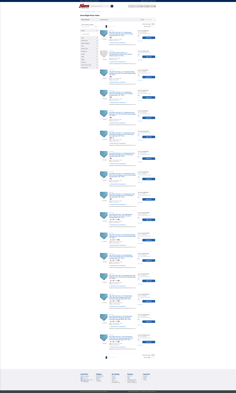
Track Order (98, 381)
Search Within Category (87, 24)
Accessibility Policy (116, 382)
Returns (98, 378)
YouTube (145, 379)
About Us (114, 375)
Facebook (145, 375)
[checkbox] (81, 34)
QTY (139, 35)
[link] (101, 26)
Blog (128, 377)
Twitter (144, 378)
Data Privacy (114, 381)
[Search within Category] (96, 26)
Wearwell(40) (86, 34)
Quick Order (99, 377)
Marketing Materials (131, 379)
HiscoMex (129, 375)
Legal (113, 379)
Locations (114, 378)
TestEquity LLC (144, 391)
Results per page (146, 24)
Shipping (98, 379)
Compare (104, 39)
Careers (113, 377)
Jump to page (147, 26)
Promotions (132, 6)
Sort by (142, 19)
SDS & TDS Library (131, 381)
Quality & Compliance (132, 382)
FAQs (128, 378)
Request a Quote (100, 375)
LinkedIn (145, 377)
